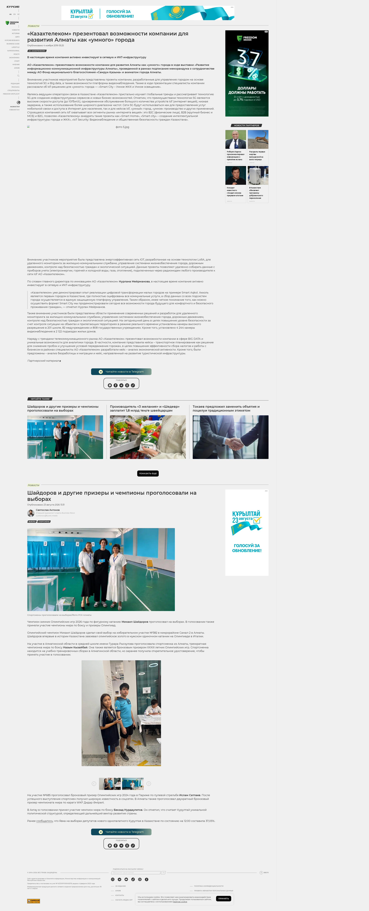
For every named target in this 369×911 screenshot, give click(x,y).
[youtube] (126, 879)
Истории (15, 33)
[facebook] (146, 879)
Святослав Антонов (48, 510)
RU (10, 14)
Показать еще (148, 473)
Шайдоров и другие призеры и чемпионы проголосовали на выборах (62, 408)
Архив (16, 68)
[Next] (148, 784)
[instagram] (112, 879)
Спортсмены (44, 522)
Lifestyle (15, 47)
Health (16, 54)
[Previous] (94, 784)
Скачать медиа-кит (123, 900)
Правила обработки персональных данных (213, 891)
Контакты (119, 895)
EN (14, 14)
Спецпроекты (13, 90)
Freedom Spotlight (11, 94)
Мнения (16, 65)
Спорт (16, 61)
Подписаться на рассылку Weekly (128, 869)
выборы (32, 522)
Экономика (14, 58)
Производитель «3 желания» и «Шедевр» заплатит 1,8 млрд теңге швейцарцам (145, 408)
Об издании (120, 886)
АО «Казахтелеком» (37, 51)
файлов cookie (180, 901)
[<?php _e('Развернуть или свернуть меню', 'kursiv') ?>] (18, 102)
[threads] (140, 879)
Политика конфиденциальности (208, 886)
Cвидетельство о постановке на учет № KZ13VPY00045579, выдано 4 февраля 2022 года (61, 884)
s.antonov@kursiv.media (46, 516)
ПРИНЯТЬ (223, 898)
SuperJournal (13, 51)
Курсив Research (12, 40)
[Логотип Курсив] (12, 7)
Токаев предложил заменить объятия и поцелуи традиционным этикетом (226, 408)
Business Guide (13, 44)
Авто (17, 37)
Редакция (15, 84)
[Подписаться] (163, 872)
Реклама (15, 87)
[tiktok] (133, 879)
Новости (15, 30)
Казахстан (14, 107)
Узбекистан (14, 110)
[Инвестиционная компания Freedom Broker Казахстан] (12, 23)
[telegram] (119, 879)
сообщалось (44, 821)
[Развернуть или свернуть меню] (18, 76)
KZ (18, 14)
